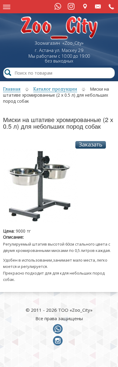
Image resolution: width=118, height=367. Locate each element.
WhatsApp (57, 6)
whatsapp (59, 329)
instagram (59, 341)
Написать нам (98, 6)
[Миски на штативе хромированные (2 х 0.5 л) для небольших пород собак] (40, 188)
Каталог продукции (55, 89)
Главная (12, 89)
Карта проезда (85, 6)
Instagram (71, 6)
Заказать (90, 145)
